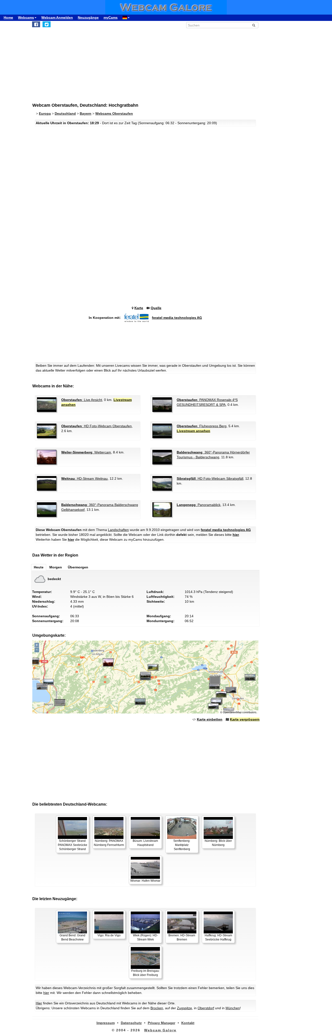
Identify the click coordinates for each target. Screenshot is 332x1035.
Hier (39, 1003)
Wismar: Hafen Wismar (145, 880)
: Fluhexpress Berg (202, 426)
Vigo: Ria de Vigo (109, 935)
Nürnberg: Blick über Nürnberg (218, 843)
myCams (111, 17)
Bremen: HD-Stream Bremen (181, 937)
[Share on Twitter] (46, 24)
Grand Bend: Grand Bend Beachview (72, 937)
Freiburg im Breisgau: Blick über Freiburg (145, 973)
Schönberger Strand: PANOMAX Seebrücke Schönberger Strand (72, 845)
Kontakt (187, 1023)
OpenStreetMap (232, 712)
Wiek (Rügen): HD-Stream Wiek (145, 937)
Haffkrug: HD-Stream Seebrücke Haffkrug (218, 937)
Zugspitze (184, 1008)
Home (8, 17)
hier (236, 535)
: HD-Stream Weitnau (84, 478)
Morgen (55, 567)
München (233, 1008)
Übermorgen (78, 567)
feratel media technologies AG (177, 318)
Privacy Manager (161, 1023)
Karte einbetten (209, 719)
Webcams (26, 17)
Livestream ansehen (193, 431)
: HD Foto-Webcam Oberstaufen (96, 426)
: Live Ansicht (81, 400)
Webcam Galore (160, 1030)
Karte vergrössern (245, 719)
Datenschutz (131, 1023)
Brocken (156, 1008)
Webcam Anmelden (57, 17)
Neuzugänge (88, 17)
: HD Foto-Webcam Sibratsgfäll (210, 478)
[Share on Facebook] (36, 24)
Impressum (105, 1023)
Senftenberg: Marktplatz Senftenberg (181, 845)
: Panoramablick (198, 505)
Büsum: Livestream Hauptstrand (145, 843)
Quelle (156, 308)
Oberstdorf (206, 1008)
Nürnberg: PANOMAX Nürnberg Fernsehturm (109, 843)
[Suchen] (254, 25)
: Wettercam (86, 452)
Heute (39, 567)
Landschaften (118, 530)
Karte (138, 308)
